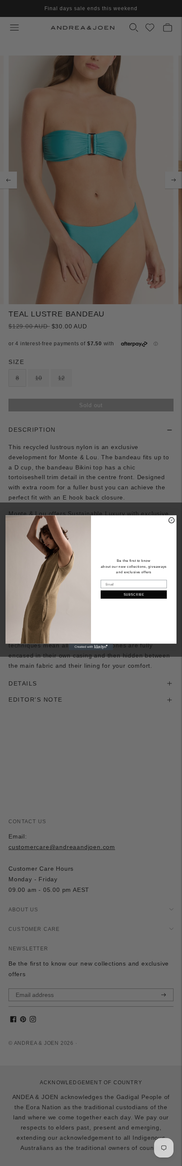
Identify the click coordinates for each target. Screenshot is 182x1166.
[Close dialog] (171, 520)
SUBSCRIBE (134, 595)
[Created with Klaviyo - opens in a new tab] (91, 647)
